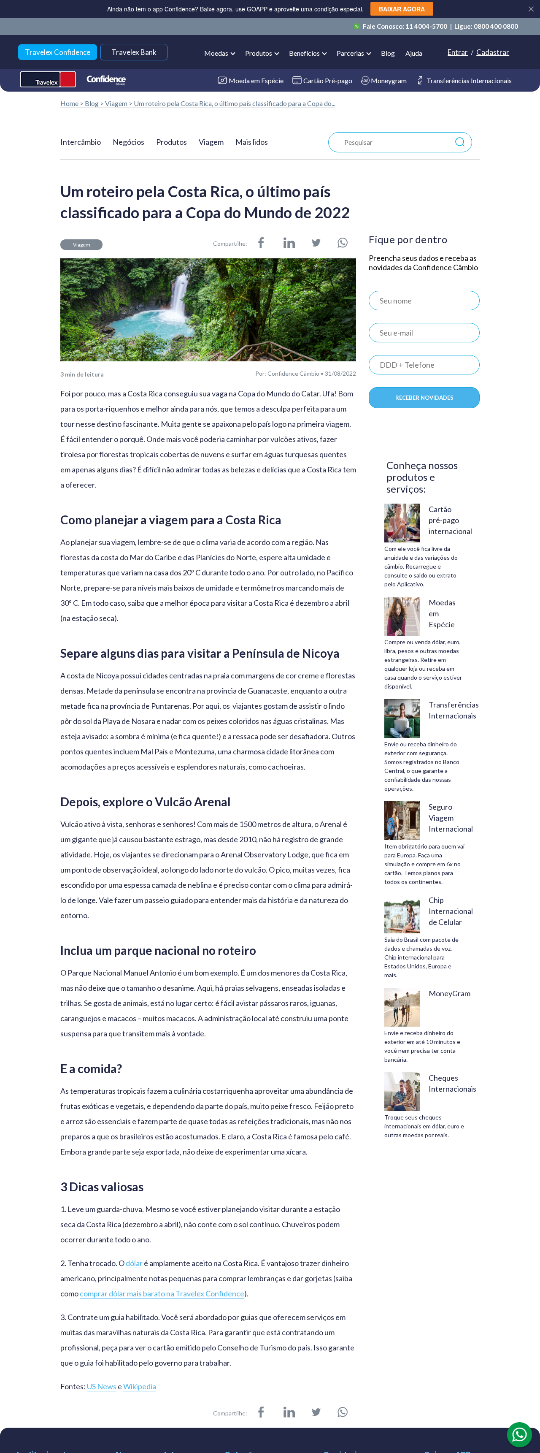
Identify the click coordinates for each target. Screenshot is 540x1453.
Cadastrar (492, 52)
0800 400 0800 (496, 26)
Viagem (116, 103)
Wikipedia (139, 1386)
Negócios (128, 141)
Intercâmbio (80, 141)
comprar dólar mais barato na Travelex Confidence (162, 1293)
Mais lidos (251, 141)
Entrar (458, 52)
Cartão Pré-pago (327, 80)
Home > (72, 103)
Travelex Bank (134, 52)
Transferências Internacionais (469, 80)
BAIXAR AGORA (402, 9)
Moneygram (389, 80)
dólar (134, 1263)
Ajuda (413, 53)
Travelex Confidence (57, 52)
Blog (388, 53)
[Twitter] (316, 243)
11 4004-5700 (426, 26)
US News (101, 1386)
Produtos (171, 141)
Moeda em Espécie (256, 80)
